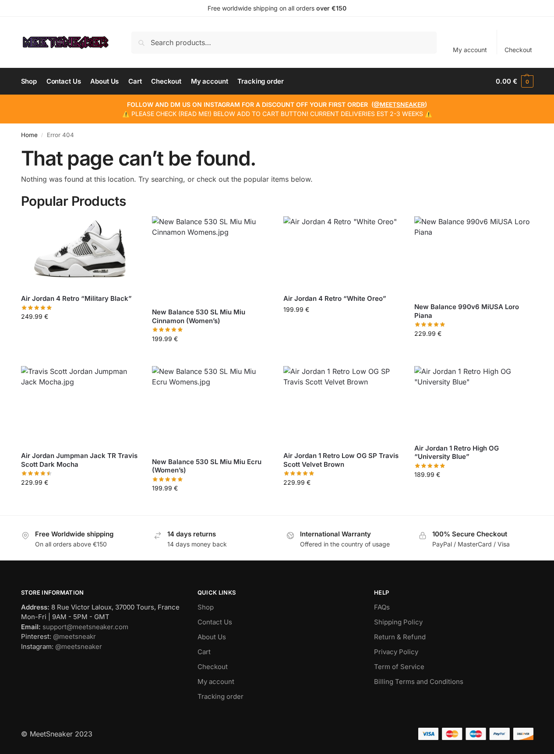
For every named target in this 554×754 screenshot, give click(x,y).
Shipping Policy (398, 622)
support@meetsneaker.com (85, 627)
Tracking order (220, 696)
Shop (206, 607)
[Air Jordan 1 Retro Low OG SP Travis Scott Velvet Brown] (342, 405)
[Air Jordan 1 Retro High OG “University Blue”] (473, 401)
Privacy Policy (396, 652)
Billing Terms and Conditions (418, 681)
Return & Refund (400, 637)
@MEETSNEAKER (399, 104)
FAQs (382, 607)
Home (29, 134)
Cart (204, 652)
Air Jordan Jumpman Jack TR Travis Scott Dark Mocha (79, 460)
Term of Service (399, 666)
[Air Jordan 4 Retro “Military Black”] (80, 251)
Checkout (518, 49)
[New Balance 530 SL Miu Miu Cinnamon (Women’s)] (211, 258)
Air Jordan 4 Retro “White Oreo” (334, 298)
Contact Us (215, 622)
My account (470, 49)
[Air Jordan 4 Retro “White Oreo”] (342, 251)
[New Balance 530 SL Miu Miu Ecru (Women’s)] (211, 408)
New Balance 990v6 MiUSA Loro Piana (466, 311)
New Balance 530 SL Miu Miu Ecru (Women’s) (206, 466)
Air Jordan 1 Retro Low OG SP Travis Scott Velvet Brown (341, 460)
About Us (212, 637)
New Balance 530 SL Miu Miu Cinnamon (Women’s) (198, 316)
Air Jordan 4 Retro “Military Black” (76, 298)
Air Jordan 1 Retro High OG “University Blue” (456, 452)
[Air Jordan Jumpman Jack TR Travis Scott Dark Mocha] (80, 405)
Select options (80, 334)
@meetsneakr (74, 636)
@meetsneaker (78, 646)
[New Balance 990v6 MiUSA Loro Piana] (473, 256)
